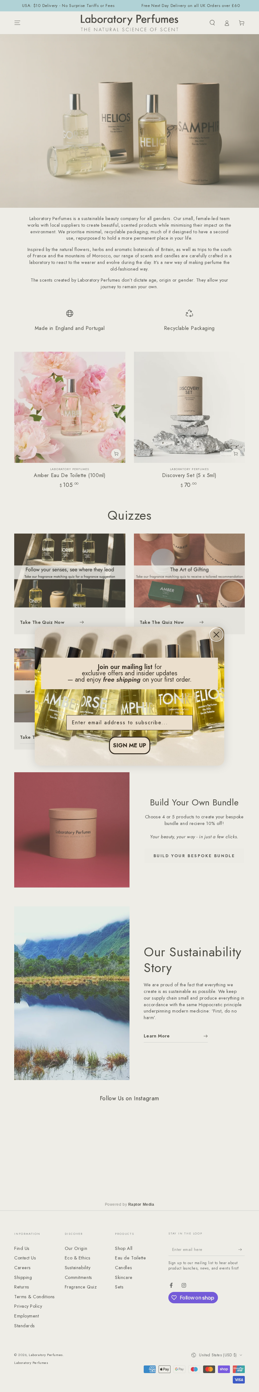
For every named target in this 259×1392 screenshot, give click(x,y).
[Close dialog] (216, 634)
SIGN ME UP (129, 745)
